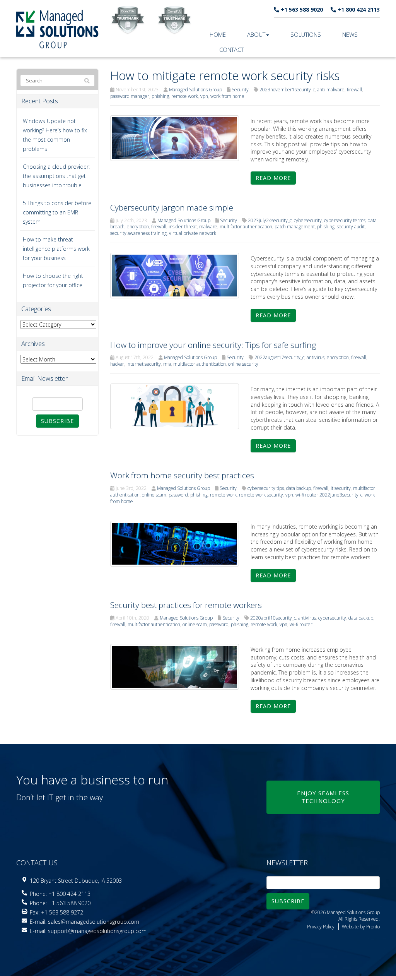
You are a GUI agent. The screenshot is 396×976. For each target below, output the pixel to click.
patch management (295, 226)
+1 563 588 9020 (301, 9)
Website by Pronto (361, 926)
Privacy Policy (321, 926)
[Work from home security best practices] (174, 542)
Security (240, 89)
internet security (143, 364)
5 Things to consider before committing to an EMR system (57, 212)
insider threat (183, 226)
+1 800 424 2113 (358, 9)
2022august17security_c (279, 357)
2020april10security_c (273, 618)
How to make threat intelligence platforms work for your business (56, 249)
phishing (160, 96)
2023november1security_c (287, 89)
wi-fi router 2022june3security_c (328, 494)
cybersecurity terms (344, 220)
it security (341, 488)
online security (243, 364)
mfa (167, 364)
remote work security (261, 494)
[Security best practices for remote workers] (174, 666)
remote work (184, 96)
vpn (204, 96)
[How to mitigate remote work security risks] (174, 137)
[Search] (87, 81)
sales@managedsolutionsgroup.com (93, 921)
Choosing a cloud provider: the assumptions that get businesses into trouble (56, 176)
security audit (351, 226)
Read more (273, 178)
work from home (227, 96)
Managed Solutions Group (195, 89)
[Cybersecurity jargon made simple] (174, 275)
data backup (298, 488)
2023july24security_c (270, 220)
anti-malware (331, 89)
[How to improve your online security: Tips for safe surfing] (174, 405)
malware (208, 226)
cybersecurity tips (266, 488)
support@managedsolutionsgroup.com (97, 931)
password (178, 494)
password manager (129, 96)
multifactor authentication (246, 226)
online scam (154, 494)
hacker (117, 364)
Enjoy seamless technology (323, 797)
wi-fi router (301, 624)
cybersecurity (308, 220)
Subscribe (57, 421)
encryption (138, 226)
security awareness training (138, 233)
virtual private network (192, 233)
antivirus (315, 357)
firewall (354, 89)
